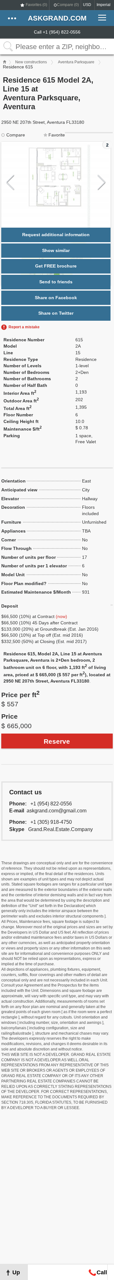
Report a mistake (24, 327)
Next (101, 182)
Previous (10, 182)
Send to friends (56, 281)
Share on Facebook (56, 297)
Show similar (56, 250)
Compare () (68, 5)
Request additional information (56, 234)
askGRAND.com (57, 18)
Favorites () (36, 5)
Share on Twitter (55, 313)
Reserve (57, 741)
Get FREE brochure (56, 265)
